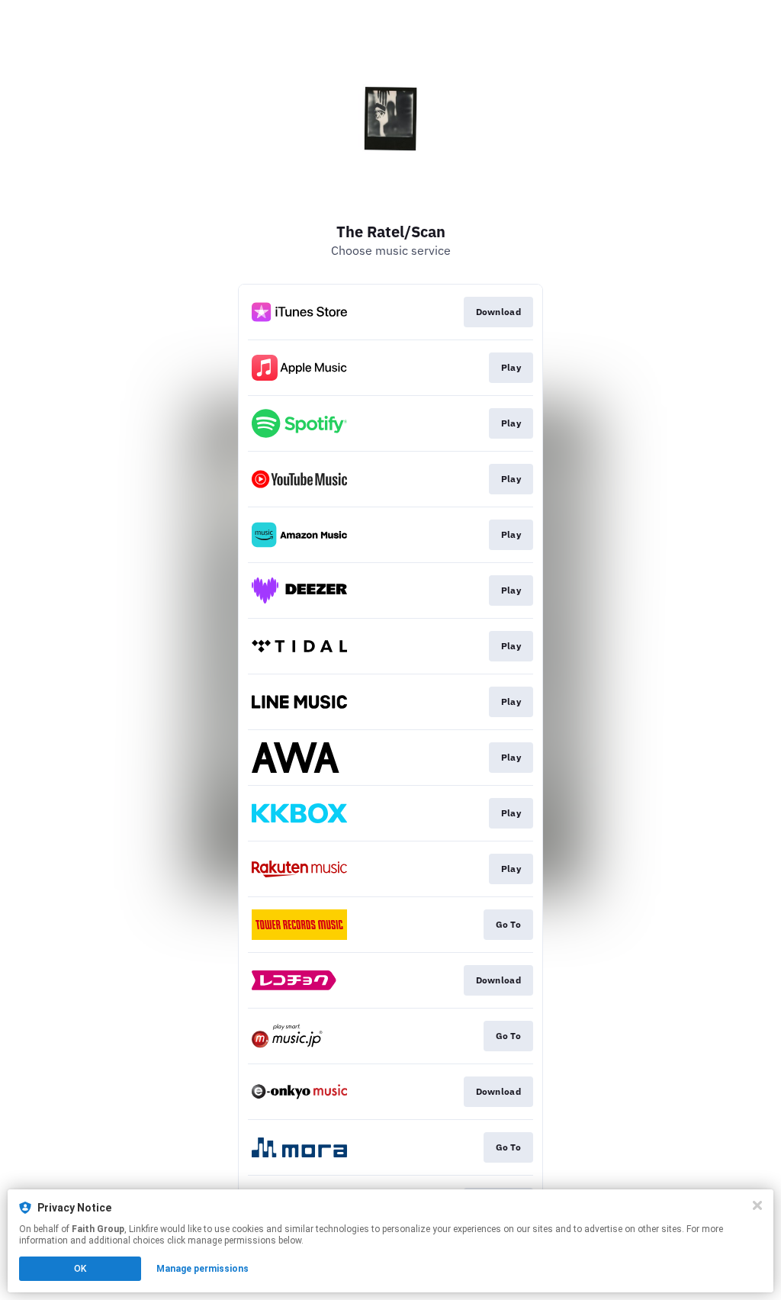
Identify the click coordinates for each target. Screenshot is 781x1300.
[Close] (757, 1205)
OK (80, 1268)
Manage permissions (202, 1268)
